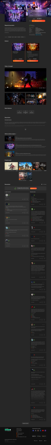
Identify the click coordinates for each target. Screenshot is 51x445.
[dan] (7, 204)
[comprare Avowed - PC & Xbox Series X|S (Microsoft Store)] (11, 166)
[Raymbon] (32, 228)
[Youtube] (43, 431)
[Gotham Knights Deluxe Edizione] (32, 49)
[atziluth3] (32, 263)
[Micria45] (32, 294)
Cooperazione (37, 32)
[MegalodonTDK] (32, 370)
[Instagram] (38, 431)
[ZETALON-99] (7, 241)
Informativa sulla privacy (19, 429)
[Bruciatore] (32, 408)
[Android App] (39, 436)
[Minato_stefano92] (7, 218)
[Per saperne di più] (38, 270)
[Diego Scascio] (32, 246)
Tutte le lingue (44, 184)
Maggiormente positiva (38, 34)
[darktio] (32, 325)
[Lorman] (32, 355)
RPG (40, 33)
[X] (36, 431)
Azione (36, 33)
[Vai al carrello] (46, 1)
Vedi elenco (37, 27)
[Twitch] (45, 431)
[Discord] (33, 431)
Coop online (40, 32)
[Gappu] (32, 307)
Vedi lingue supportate (38, 28)
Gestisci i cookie (6, 440)
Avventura (38, 33)
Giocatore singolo (44, 32)
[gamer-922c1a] (32, 340)
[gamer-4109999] (32, 237)
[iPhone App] (34, 436)
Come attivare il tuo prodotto (39, 29)
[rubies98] (32, 195)
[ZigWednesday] (32, 282)
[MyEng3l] (7, 195)
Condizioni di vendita (18, 428)
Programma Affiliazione (19, 430)
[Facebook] (40, 431)
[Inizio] (3, 1)
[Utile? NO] (27, 199)
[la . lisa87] (7, 228)
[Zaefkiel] (32, 209)
